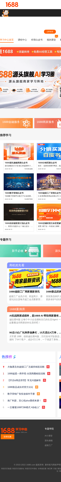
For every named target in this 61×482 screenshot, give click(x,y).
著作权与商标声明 (53, 465)
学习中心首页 (7, 39)
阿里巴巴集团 (6, 469)
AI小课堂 (48, 436)
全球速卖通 (42, 469)
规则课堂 (51, 39)
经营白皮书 (37, 39)
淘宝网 (49, 469)
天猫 (55, 469)
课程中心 (22, 39)
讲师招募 (7, 437)
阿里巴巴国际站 (18, 469)
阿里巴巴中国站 (31, 469)
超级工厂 (49, 445)
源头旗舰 (49, 440)
